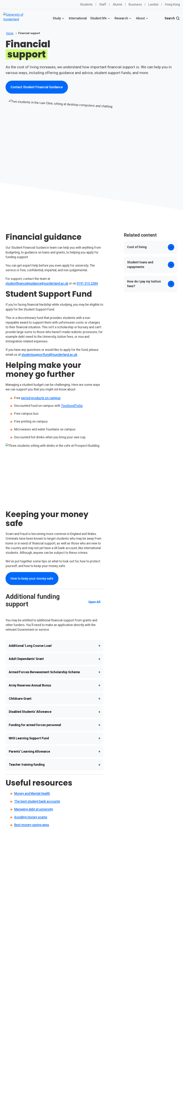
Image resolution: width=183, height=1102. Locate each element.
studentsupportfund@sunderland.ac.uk (49, 354)
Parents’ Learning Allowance (54, 751)
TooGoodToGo (72, 405)
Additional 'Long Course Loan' (54, 646)
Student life (98, 18)
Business (135, 4)
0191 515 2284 (87, 283)
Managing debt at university (33, 809)
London (153, 4)
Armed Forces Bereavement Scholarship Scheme (54, 672)
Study (57, 18)
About (140, 18)
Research (121, 18)
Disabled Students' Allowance (54, 712)
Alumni (117, 4)
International (78, 18)
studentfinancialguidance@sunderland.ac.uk (37, 283)
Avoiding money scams (30, 817)
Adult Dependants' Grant (54, 659)
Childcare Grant (54, 698)
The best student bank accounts (37, 801)
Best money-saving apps (31, 825)
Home (9, 33)
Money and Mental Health (32, 793)
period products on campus (41, 398)
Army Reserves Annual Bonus (54, 685)
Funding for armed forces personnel (54, 725)
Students (86, 4)
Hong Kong (172, 4)
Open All (94, 602)
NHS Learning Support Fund (54, 738)
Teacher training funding (54, 765)
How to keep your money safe (32, 578)
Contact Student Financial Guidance (37, 88)
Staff (102, 4)
